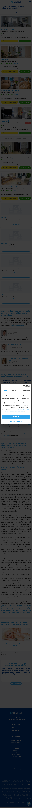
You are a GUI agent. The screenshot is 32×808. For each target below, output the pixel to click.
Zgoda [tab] (5, 390)
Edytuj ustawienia (15, 421)
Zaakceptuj (16, 416)
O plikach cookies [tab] (25, 390)
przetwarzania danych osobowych (14, 411)
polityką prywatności (24, 409)
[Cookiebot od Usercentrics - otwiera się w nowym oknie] (23, 386)
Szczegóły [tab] (14, 390)
